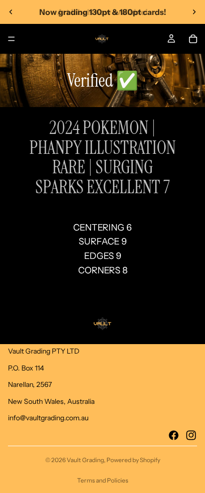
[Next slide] (194, 12)
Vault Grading (85, 460)
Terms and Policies (102, 480)
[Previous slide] (11, 12)
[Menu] (11, 38)
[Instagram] (191, 435)
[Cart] (193, 39)
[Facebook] (174, 435)
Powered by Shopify (133, 460)
